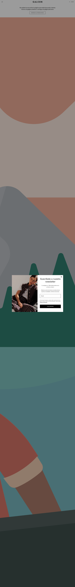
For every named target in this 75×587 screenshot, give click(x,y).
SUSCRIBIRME (50, 306)
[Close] (61, 277)
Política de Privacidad (43, 302)
